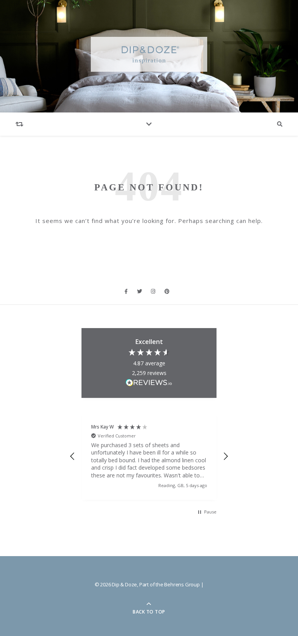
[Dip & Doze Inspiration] (149, 54)
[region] (149, 457)
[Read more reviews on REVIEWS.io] (149, 384)
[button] (72, 456)
